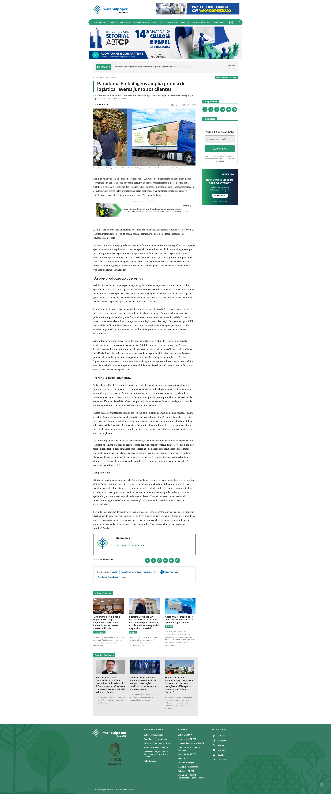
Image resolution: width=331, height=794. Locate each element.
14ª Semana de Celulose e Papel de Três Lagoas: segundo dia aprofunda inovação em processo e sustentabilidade (106, 622)
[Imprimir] (171, 560)
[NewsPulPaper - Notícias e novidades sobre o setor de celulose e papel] (120, 10)
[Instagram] (214, 740)
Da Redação (103, 104)
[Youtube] (214, 750)
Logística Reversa (152, 572)
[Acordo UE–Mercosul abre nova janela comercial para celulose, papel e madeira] (180, 605)
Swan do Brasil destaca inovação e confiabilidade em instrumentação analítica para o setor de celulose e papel (143, 683)
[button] (239, 22)
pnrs (124, 577)
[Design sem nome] (165, 43)
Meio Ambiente (170, 572)
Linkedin (221, 736)
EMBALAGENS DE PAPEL (108, 77)
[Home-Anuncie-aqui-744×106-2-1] (144, 210)
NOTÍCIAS (133, 632)
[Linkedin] (165, 560)
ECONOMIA (169, 626)
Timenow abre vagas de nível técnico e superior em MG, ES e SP (145, 66)
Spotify (221, 755)
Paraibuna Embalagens (108, 577)
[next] (233, 67)
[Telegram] (177, 560)
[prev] (229, 67)
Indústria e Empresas (131, 572)
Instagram (222, 741)
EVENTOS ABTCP (99, 632)
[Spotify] (214, 755)
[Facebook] (147, 560)
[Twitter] (214, 745)
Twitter (221, 745)
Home (95, 77)
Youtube (221, 750)
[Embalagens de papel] (220, 187)
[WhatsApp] (159, 560)
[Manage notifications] (322, 784)
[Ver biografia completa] (143, 545)
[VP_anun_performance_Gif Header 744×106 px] (197, 8)
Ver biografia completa (129, 545)
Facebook (222, 760)
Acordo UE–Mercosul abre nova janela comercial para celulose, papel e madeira (179, 619)
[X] (153, 560)
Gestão (115, 572)
